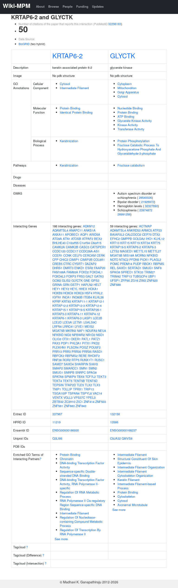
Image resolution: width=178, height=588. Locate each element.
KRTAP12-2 (60, 305)
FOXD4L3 (58, 276)
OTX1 (66, 339)
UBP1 (152, 276)
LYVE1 (79, 326)
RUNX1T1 (87, 360)
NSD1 (100, 335)
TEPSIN (58, 385)
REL (113, 268)
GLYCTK (122, 55)
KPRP (56, 301)
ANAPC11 (76, 230)
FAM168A (59, 272)
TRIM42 (115, 276)
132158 (115, 414)
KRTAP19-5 (77, 309)
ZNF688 (115, 284)
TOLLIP (67, 389)
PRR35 (87, 351)
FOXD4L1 (96, 272)
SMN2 (93, 368)
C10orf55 (73, 243)
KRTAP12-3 (77, 305)
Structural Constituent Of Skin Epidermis (138, 461)
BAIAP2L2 (117, 234)
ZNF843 (81, 406)
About (40, 6)
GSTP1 (75, 284)
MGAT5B (58, 330)
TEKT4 (57, 381)
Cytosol (65, 84)
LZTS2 (114, 251)
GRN (66, 284)
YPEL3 (90, 397)
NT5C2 (123, 259)
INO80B (77, 297)
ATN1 (66, 238)
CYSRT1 (78, 263)
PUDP (137, 263)
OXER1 (76, 339)
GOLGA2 (139, 238)
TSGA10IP (59, 393)
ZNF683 (69, 406)
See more (61, 539)
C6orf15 (96, 243)
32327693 (151, 206)
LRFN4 (57, 326)
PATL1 (86, 339)
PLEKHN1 (59, 347)
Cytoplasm (125, 84)
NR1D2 (90, 335)
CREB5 (57, 263)
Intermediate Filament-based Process (137, 486)
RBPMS (158, 263)
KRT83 (66, 301)
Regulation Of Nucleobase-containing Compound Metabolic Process (81, 521)
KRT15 (125, 243)
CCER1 (57, 255)
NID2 (67, 335)
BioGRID (24, 44)
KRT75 (155, 243)
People (68, 6)
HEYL (74, 289)
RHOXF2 (94, 355)
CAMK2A (58, 247)
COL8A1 (99, 259)
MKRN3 (71, 330)
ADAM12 (89, 226)
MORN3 (140, 255)
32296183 (114, 24)
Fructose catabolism (131, 165)
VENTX (57, 397)
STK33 (138, 272)
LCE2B (97, 318)
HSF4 (88, 293)
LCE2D (57, 322)
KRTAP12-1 (96, 301)
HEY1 (56, 289)
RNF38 (57, 360)
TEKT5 (67, 381)
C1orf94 (84, 243)
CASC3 (84, 247)
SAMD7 (57, 364)
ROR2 (67, 360)
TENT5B (79, 381)
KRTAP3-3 (59, 314)
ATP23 (157, 230)
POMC (114, 263)
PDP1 (65, 343)
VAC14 (97, 393)
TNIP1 (56, 389)
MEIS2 (89, 326)
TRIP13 (89, 389)
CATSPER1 (98, 247)
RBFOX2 (58, 355)
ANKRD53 (133, 230)
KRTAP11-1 (80, 301)
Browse (53, 6)
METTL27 (154, 251)
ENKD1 (79, 268)
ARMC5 (146, 230)
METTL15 (140, 251)
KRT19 (135, 243)
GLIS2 (66, 280)
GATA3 (99, 276)
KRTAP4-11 (75, 314)
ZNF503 (100, 401)
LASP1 (87, 318)
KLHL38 (98, 297)
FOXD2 (84, 272)
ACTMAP (145, 226)
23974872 (145, 210)
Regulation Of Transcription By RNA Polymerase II (80, 532)
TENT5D (91, 381)
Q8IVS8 (127, 438)
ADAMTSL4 (60, 230)
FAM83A (72, 272)
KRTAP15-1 (60, 309)
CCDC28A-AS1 (89, 251)
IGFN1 (56, 297)
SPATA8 (58, 376)
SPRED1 (127, 272)
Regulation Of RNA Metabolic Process (79, 494)
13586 (114, 422)
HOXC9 (79, 293)
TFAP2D (70, 385)
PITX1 (86, 343)
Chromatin (66, 459)
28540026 (145, 197)
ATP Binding (126, 116)
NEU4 (102, 330)
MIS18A (128, 255)
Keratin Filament (129, 479)
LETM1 (78, 322)
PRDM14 (126, 263)
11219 (56, 422)
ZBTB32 (58, 401)
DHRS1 (57, 268)
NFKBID (58, 335)
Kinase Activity (128, 125)
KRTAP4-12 (92, 314)
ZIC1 (79, 401)
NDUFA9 (91, 330)
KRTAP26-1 (94, 309)
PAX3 (56, 343)
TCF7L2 (90, 376)
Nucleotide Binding (130, 108)
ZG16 (134, 280)
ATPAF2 (87, 238)
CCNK (67, 255)
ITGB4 (87, 297)
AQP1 (84, 234)
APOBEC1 (72, 234)
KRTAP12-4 (94, 305)
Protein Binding (70, 108)
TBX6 (80, 376)
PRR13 (57, 351)
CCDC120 (59, 251)
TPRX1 (78, 389)
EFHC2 (115, 238)
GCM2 (56, 280)
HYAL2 (97, 293)
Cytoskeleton (126, 496)
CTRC (67, 263)
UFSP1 (115, 280)
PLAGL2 (155, 259)
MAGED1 (126, 251)
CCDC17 (72, 251)
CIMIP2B (86, 259)
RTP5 (75, 360)
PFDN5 (134, 259)
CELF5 (77, 255)
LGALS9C (90, 322)
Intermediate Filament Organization (141, 467)
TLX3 (96, 385)
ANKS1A (89, 230)
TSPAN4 (73, 393)
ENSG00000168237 (123, 430)
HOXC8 (68, 293)
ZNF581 (57, 406)
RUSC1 (100, 360)
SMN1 (83, 368)
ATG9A (57, 238)
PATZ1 (95, 339)
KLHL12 (159, 238)
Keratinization (69, 141)
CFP (55, 259)
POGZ (83, 347)
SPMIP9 (70, 376)
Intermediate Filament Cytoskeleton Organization (135, 473)
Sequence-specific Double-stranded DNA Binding (78, 473)
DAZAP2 (90, 263)
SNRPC (80, 372)
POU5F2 (95, 347)
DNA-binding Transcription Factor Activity (82, 465)
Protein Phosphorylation (133, 141)
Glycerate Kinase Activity (135, 120)
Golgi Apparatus (128, 92)
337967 (57, 414)
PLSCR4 (73, 347)
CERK (101, 255)
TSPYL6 (86, 393)
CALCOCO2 (133, 234)
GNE (87, 280)
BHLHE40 (59, 243)
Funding (82, 6)
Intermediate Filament (74, 88)
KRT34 (145, 243)
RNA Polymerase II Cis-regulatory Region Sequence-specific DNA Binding (82, 504)
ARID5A (94, 234)
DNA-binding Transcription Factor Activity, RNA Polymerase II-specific (82, 483)
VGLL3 (68, 397)
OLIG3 (56, 339)
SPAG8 (92, 372)
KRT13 (114, 243)
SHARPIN (81, 364)
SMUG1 (57, 372)
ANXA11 (58, 234)
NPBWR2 (78, 335)
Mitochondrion (127, 88)
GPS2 (95, 280)
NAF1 (81, 330)
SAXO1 (122, 268)
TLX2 (88, 385)
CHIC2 (63, 259)
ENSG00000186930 (65, 430)
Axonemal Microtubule (132, 505)
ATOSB (76, 238)
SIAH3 (93, 364)
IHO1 (149, 238)
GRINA (57, 284)
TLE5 (80, 385)
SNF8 (158, 268)
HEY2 (65, 289)
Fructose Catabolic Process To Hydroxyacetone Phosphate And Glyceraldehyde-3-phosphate (139, 149)
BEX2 (98, 238)
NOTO (114, 259)
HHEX (83, 289)
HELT (97, 284)
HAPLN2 (87, 284)
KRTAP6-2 (67, 55)
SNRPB (69, 372)
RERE (83, 355)
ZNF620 (152, 280)
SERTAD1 (134, 268)
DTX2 (156, 234)
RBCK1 (147, 263)
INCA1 (66, 297)
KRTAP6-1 (59, 318)
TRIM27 (149, 272)
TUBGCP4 (140, 276)
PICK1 (144, 259)
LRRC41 (68, 326)
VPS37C (79, 397)
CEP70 (147, 234)
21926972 (147, 201)
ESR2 (89, 268)
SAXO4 (69, 364)
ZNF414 (89, 401)
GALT (89, 276)
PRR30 (76, 351)
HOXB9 (57, 293)
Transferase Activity (131, 129)
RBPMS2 (71, 355)
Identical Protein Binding (76, 112)
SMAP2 (57, 368)
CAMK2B (72, 247)
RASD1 (97, 351)
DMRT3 (68, 268)
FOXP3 (71, 276)
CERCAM (89, 255)
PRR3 (67, 351)
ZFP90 (125, 280)
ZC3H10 (69, 401)
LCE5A (67, 322)
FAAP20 (99, 268)
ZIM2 (142, 280)
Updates (98, 6)
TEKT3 (101, 376)
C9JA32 (115, 438)
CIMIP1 (74, 259)
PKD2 (95, 343)
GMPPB (126, 238)
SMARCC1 (71, 368)
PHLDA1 (75, 343)
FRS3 (81, 276)
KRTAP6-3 (74, 318)
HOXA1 (93, 289)
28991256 (124, 214)
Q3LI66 (57, 438)
